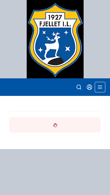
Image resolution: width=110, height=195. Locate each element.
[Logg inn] (89, 87)
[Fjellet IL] (55, 39)
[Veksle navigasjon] (100, 87)
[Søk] (79, 87)
